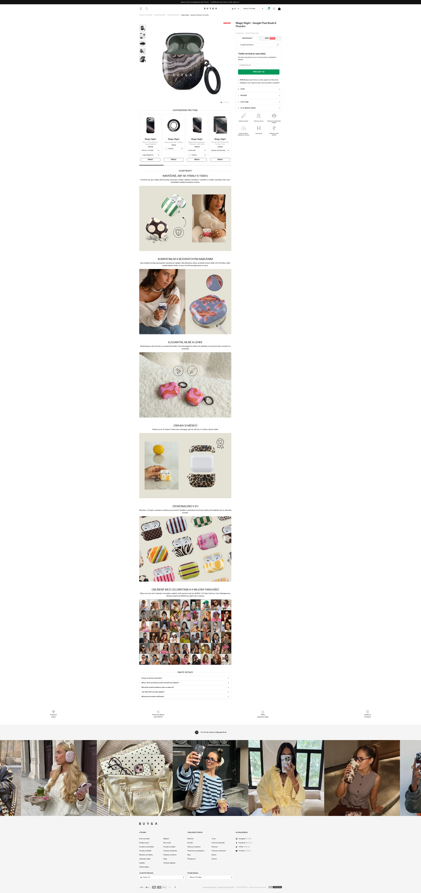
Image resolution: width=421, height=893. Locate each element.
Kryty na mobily (144, 839)
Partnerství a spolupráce (195, 851)
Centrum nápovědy (218, 843)
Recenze (215, 847)
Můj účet (190, 839)
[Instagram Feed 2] (286, 778)
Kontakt (190, 843)
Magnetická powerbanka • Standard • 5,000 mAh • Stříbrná (196, 143)
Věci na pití (167, 843)
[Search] (146, 8)
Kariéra (214, 855)
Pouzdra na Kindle (145, 851)
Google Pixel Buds (159, 15)
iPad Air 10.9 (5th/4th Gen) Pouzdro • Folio (220, 143)
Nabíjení (166, 839)
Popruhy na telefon (170, 855)
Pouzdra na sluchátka (145, 15)
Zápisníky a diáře (145, 859)
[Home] (210, 9)
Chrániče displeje (169, 863)
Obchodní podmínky (209, 887)
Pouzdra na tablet (169, 847)
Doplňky (142, 863)
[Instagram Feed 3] (362, 778)
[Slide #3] (226, 102)
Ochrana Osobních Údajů (225, 887)
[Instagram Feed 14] (135, 778)
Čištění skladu (144, 867)
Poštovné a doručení (219, 851)
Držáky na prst (144, 843)
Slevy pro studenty (194, 847)
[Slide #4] (228, 102)
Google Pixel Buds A (173, 15)
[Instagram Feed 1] (210, 778)
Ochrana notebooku (170, 851)
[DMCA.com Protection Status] (275, 887)
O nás (214, 839)
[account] (274, 8)
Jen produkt (247, 38)
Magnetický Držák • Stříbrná (174, 142)
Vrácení (214, 859)
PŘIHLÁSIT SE (259, 72)
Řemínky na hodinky (146, 855)
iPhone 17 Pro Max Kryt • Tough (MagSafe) (150, 143)
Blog (189, 855)
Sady (270, 38)
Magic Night (150, 139)
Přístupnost (191, 859)
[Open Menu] (141, 8)
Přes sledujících (213, 732)
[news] (268, 8)
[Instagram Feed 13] (59, 778)
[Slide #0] (221, 102)
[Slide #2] (224, 102)
